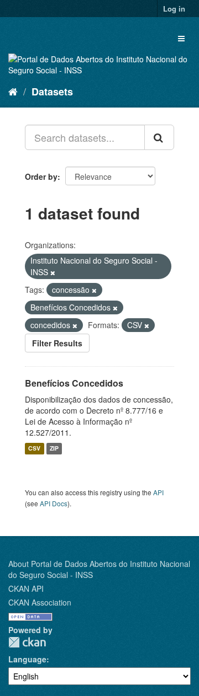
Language (27, 659)
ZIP (54, 449)
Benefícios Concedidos (74, 383)
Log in (174, 8)
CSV (34, 449)
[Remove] (52, 272)
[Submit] (159, 137)
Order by (41, 176)
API (158, 492)
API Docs (53, 503)
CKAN (27, 642)
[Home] (13, 91)
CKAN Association (39, 602)
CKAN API (26, 588)
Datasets (52, 91)
